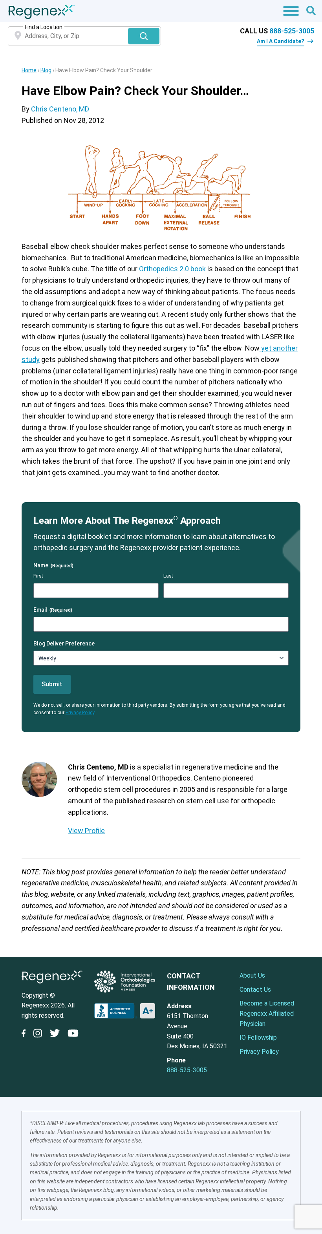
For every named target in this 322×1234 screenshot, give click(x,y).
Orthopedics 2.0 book (172, 269)
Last (168, 576)
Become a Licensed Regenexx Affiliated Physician (267, 1013)
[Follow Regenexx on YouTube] (73, 1034)
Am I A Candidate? (280, 41)
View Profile (86, 830)
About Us (252, 975)
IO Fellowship (258, 1037)
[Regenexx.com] (52, 985)
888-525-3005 (291, 31)
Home (29, 70)
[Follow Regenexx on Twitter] (55, 1034)
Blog (45, 70)
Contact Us (255, 989)
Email (52, 610)
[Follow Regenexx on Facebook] (25, 1034)
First (38, 576)
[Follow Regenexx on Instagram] (37, 1034)
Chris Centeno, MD (60, 109)
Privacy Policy (80, 712)
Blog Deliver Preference (64, 643)
